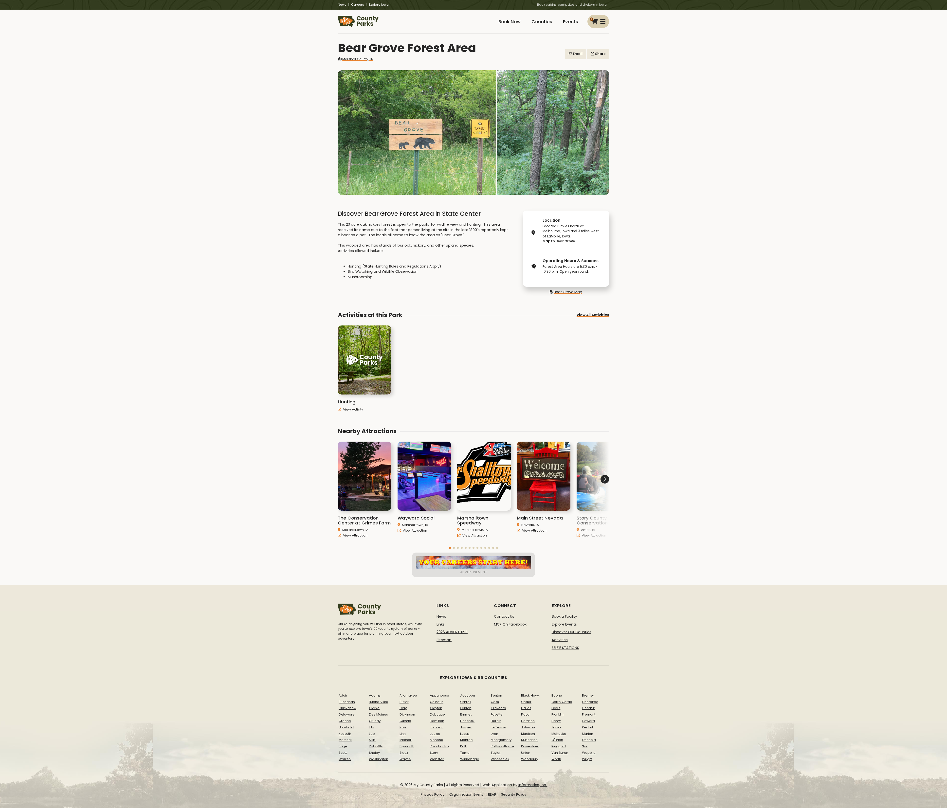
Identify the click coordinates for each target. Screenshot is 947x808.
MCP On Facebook (510, 624)
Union (525, 752)
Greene (345, 720)
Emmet (466, 714)
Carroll (465, 702)
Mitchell (406, 739)
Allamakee (408, 695)
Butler (404, 702)
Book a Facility (564, 616)
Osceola (589, 739)
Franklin (557, 714)
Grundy (375, 720)
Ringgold (558, 746)
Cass (495, 702)
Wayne (405, 759)
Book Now (509, 21)
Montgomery (501, 739)
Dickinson (407, 714)
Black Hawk (530, 695)
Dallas (526, 708)
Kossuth (345, 733)
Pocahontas (439, 746)
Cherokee (590, 702)
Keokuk (588, 727)
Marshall (345, 739)
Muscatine (529, 739)
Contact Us (504, 616)
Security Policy (513, 794)
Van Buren (559, 752)
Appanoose (439, 695)
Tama (465, 752)
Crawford (498, 708)
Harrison (528, 720)
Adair (343, 695)
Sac (585, 746)
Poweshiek (530, 746)
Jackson (436, 727)
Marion (587, 733)
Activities (560, 639)
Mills (372, 739)
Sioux (404, 752)
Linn (403, 733)
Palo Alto (376, 746)
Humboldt (346, 727)
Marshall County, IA (357, 59)
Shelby (374, 752)
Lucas (465, 733)
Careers (357, 4)
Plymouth (407, 746)
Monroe (466, 739)
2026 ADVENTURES (452, 631)
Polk (463, 746)
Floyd (525, 714)
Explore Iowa (379, 4)
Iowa (403, 727)
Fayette (497, 714)
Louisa (435, 733)
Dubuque (437, 714)
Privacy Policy (432, 794)
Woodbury (529, 759)
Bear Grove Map (568, 291)
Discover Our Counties (571, 631)
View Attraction (354, 535)
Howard (588, 720)
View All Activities (593, 314)
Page (343, 746)
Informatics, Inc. (532, 784)
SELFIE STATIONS (565, 647)
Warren (345, 759)
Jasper (466, 727)
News (342, 4)
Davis (555, 708)
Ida (371, 727)
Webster (437, 759)
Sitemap (444, 639)
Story (434, 752)
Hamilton (437, 720)
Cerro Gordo (561, 702)
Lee (372, 733)
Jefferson (498, 727)
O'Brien (557, 739)
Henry (556, 720)
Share (599, 54)
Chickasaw (347, 708)
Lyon (494, 733)
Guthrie (405, 720)
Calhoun (436, 702)
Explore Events (564, 624)
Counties (541, 21)
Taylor (496, 752)
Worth (556, 759)
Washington (378, 759)
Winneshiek (500, 759)
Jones (556, 727)
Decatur (588, 708)
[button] (450, 548)
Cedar (526, 702)
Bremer (588, 695)
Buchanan (347, 702)
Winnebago (469, 759)
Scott (343, 752)
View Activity (352, 409)
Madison (528, 733)
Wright (587, 759)
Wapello (589, 752)
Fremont (588, 714)
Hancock (467, 720)
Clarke (374, 708)
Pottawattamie (502, 746)
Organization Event (466, 794)
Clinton (465, 708)
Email (577, 54)
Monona (436, 739)
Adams (375, 695)
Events (570, 21)
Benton (496, 695)
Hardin (496, 720)
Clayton (436, 708)
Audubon (467, 695)
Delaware (347, 714)
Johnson (528, 727)
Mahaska (558, 733)
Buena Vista (378, 702)
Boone (556, 695)
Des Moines (378, 714)
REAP (492, 794)
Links (441, 624)
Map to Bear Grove (559, 241)
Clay (403, 708)
